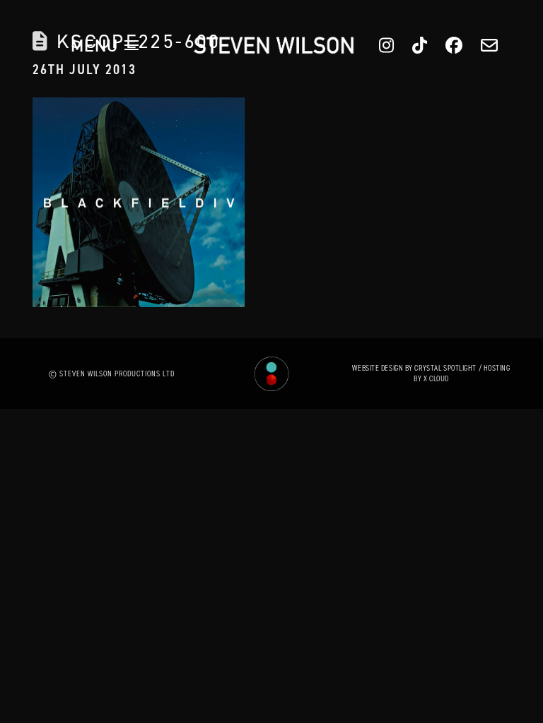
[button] (104, 45)
